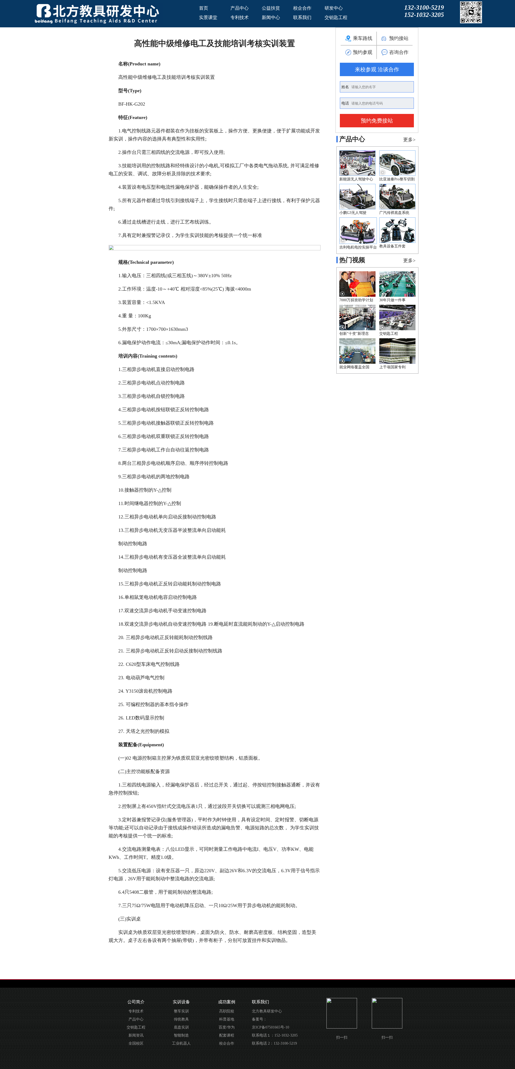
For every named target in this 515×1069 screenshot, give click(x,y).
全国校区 (136, 1043)
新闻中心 (271, 17)
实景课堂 (208, 17)
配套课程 (226, 1035)
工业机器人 (181, 1043)
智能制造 (181, 1035)
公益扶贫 (271, 8)
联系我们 (302, 17)
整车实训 (181, 1011)
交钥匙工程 (336, 17)
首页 (203, 8)
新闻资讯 (136, 1035)
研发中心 (334, 8)
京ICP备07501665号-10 (270, 1027)
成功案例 (226, 1002)
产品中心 (239, 8)
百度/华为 (227, 1027)
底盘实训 (181, 1027)
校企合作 (302, 8)
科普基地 (226, 1019)
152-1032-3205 (424, 14)
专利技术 (239, 17)
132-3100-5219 (424, 7)
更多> (409, 139)
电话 (345, 103)
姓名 (345, 87)
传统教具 (181, 1019)
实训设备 (181, 1002)
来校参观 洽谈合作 (377, 69)
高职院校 (226, 1011)
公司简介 (136, 1002)
